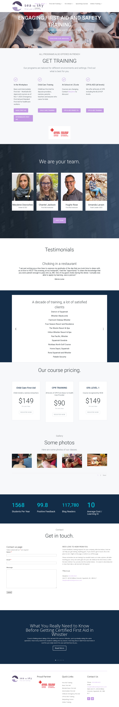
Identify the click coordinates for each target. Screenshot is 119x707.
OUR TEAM (59, 220)
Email (9, 560)
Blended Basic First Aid (69, 688)
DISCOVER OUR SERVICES (59, 38)
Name (9, 552)
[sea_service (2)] (72, 467)
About (43, 4)
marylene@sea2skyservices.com (97, 687)
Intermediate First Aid (22, 118)
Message (10, 567)
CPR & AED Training (95, 110)
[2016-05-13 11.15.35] (22, 467)
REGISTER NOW (26, 412)
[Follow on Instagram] (92, 698)
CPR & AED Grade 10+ (71, 110)
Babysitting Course (67, 699)
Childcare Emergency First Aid (71, 694)
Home (37, 4)
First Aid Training (55, 4)
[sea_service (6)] (97, 465)
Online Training (95, 4)
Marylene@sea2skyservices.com (72, 580)
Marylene (71, 92)
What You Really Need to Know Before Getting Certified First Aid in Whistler (59, 630)
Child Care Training (47, 110)
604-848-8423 (72, 576)
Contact (37, 8)
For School (68, 4)
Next (104, 475)
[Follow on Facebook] (88, 698)
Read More (59, 648)
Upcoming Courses (82, 4)
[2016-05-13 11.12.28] (47, 467)
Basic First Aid (21, 110)
